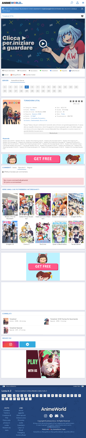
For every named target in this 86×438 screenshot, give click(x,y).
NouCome (43, 244)
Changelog (21, 433)
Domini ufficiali (21, 435)
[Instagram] (11, 344)
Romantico (41, 118)
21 (38, 91)
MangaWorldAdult (57, 432)
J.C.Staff (33, 116)
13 (71, 87)
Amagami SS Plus (76, 217)
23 (49, 91)
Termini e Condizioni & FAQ (6, 415)
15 (5, 91)
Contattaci (6, 411)
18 (21, 91)
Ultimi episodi (21, 415)
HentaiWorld (37, 432)
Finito (63, 114)
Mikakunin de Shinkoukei (59, 217)
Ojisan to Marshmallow (60, 244)
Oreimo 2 (26, 244)
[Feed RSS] (62, 415)
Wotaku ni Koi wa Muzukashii (10, 218)
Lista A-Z (21, 428)
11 (60, 87)
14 (76, 87)
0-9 (9, 395)
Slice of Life (43, 120)
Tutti (3, 395)
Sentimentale (35, 120)
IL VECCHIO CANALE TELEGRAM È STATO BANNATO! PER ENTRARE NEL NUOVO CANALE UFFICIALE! (39, 10)
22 (43, 91)
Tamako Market (76, 244)
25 (60, 91)
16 (10, 91)
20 (32, 91)
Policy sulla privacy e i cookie (6, 422)
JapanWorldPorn (69, 432)
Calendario (21, 425)
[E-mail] (56, 415)
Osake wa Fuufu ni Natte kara (43, 218)
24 (54, 91)
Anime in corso (21, 418)
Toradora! (13, 319)
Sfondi (21, 430)
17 (16, 91)
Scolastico (27, 120)
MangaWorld (46, 432)
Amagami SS (10, 244)
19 (27, 91)
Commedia (34, 118)
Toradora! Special (16, 328)
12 (65, 87)
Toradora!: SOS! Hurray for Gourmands (64, 319)
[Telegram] (27, 344)
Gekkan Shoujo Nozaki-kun (26, 218)
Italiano (32, 110)
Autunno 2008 (36, 114)
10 (54, 87)
